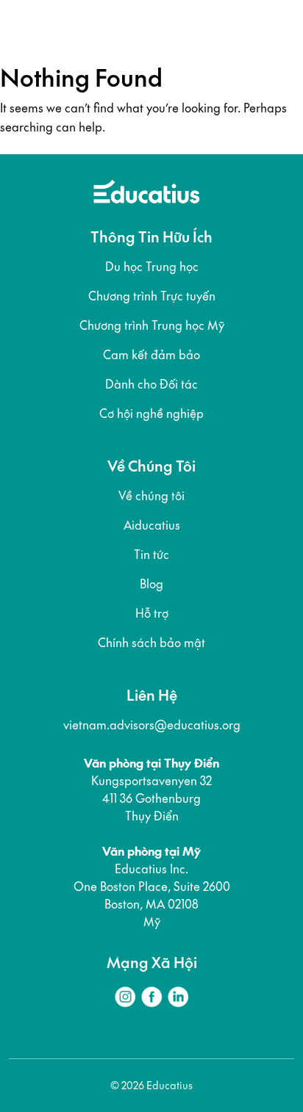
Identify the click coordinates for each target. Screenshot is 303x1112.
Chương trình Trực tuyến (151, 296)
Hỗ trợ (151, 613)
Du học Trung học (152, 266)
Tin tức (151, 554)
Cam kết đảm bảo (151, 355)
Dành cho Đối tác (151, 384)
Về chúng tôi (151, 496)
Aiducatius (152, 525)
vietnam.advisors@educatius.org (151, 725)
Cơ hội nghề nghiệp (151, 413)
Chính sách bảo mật (151, 642)
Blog (151, 584)
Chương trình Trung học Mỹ (151, 325)
